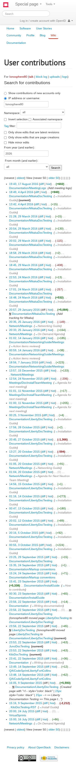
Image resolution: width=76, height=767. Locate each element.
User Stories (44, 28)
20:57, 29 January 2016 (24, 309)
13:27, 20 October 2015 (24, 451)
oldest (20, 177)
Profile (30, 35)
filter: (10, 126)
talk (31, 76)
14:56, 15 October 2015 (24, 484)
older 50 (53, 177)
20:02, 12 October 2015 (24, 520)
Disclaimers (61, 747)
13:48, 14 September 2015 (26, 674)
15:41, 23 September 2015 (26, 581)
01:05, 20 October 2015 (24, 463)
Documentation (16, 42)
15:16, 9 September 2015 (25, 703)
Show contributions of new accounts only (34, 93)
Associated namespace (47, 119)
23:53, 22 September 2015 (26, 642)
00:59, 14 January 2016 (24, 350)
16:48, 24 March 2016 (23, 297)
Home (10, 28)
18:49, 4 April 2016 (21, 192)
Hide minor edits (18, 142)
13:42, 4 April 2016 (21, 204)
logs (64, 76)
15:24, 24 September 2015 (26, 573)
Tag (6, 126)
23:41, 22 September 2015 (26, 658)
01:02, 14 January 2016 (24, 338)
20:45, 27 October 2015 (24, 439)
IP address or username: (24, 98)
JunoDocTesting (19, 646)
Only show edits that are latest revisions (33, 132)
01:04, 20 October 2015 (24, 472)
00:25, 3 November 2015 (25, 415)
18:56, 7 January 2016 (23, 362)
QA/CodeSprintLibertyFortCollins (30, 670)
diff (42, 184)
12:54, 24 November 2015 (26, 378)
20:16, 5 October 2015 (23, 532)
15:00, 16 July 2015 (21, 719)
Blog (42, 35)
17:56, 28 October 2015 (24, 427)
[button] (70, 21)
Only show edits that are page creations (33, 137)
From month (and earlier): (21, 160)
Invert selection (18, 119)
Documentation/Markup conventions (32, 569)
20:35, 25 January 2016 (24, 321)
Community (13, 35)
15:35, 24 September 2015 (26, 565)
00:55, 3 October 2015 (23, 545)
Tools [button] (49, 4)
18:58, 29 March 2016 (23, 253)
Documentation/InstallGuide (42, 585)
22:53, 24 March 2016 (23, 277)
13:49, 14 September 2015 (26, 666)
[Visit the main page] (6, 5)
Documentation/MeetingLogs (27, 188)
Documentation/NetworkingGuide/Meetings (36, 342)
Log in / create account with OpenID (43, 20)
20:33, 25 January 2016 (24, 330)
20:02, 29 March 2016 (23, 240)
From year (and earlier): (19, 147)
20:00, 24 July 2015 (21, 711)
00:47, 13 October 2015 (24, 508)
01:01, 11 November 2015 (26, 390)
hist (48, 184)
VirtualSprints (17, 715)
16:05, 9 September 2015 (25, 682)
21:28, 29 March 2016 (23, 216)
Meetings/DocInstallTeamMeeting (30, 382)
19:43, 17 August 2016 (23, 184)
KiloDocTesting (18, 654)
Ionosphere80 (18, 76)
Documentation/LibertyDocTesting (30, 419)
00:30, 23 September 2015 (26, 593)
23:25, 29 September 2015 (26, 557)
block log (41, 76)
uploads (55, 76)
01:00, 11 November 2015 (26, 403)
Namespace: (12, 113)
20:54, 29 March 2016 (23, 228)
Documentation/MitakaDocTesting (30, 196)
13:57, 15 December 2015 (26, 370)
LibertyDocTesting (57, 618)
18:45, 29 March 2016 (23, 265)
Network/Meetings (20, 326)
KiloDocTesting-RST (23, 707)
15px (58, 691)
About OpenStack (39, 747)
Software (25, 28)
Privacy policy (15, 747)
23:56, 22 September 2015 (26, 601)
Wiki (53, 35)
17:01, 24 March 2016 (23, 289)
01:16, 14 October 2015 (24, 496)
